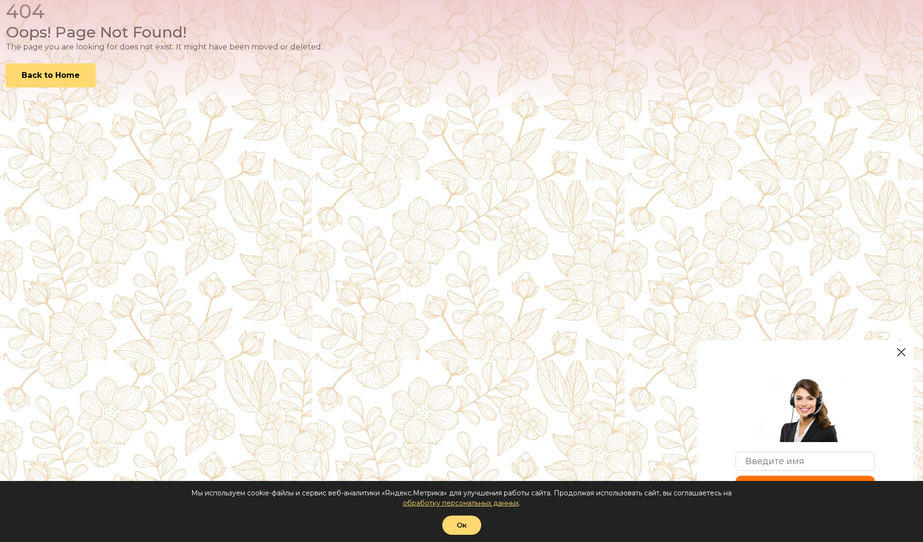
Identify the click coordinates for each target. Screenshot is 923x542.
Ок (462, 525)
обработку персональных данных (461, 503)
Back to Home (51, 75)
